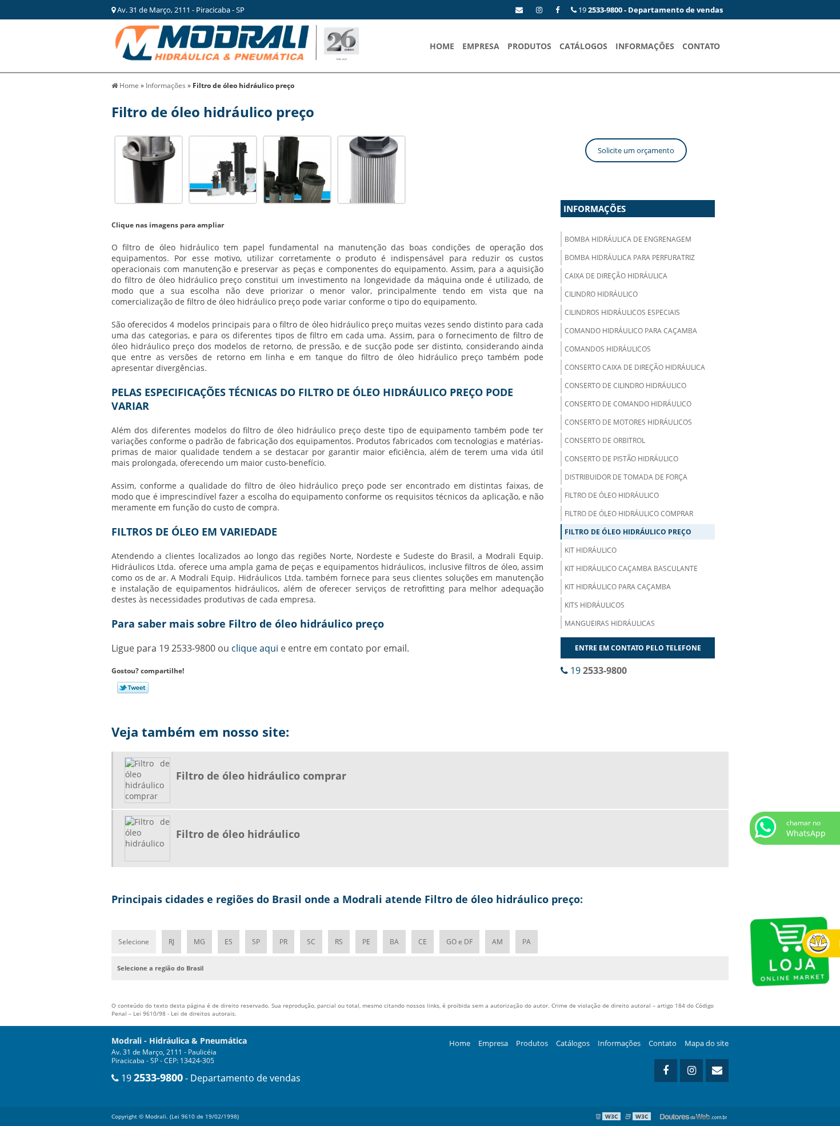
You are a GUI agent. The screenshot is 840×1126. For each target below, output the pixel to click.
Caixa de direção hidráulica (616, 276)
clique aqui (254, 648)
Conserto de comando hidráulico (628, 404)
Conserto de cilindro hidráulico (625, 385)
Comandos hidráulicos (608, 349)
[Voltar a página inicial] (237, 41)
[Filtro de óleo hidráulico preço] (148, 168)
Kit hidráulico (591, 550)
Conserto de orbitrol (605, 440)
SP (256, 942)
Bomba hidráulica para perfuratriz (630, 257)
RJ (171, 942)
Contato (701, 46)
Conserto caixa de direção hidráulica (635, 367)
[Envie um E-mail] (519, 10)
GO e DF (459, 942)
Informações (644, 46)
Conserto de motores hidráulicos (628, 422)
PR (283, 942)
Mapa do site (707, 1043)
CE (422, 942)
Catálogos (583, 46)
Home (442, 46)
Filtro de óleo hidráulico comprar (629, 513)
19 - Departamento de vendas (210, 1078)
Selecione (133, 942)
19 (650, 10)
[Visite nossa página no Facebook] (557, 10)
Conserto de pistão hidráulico (621, 459)
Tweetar (133, 687)
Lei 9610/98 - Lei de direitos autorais (184, 1013)
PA (526, 942)
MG (199, 942)
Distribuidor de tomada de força (626, 477)
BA (394, 942)
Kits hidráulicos (595, 605)
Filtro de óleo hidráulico (612, 495)
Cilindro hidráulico (601, 294)
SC (311, 942)
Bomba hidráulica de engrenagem (628, 239)
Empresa (480, 46)
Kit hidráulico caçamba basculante (631, 568)
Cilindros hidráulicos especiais (622, 312)
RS (339, 942)
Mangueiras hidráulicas (610, 623)
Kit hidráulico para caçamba (618, 587)
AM (497, 942)
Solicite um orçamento (636, 150)
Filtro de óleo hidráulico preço (628, 532)
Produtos (529, 46)
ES (229, 942)
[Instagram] (539, 10)
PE (366, 942)
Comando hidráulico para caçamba (631, 331)
